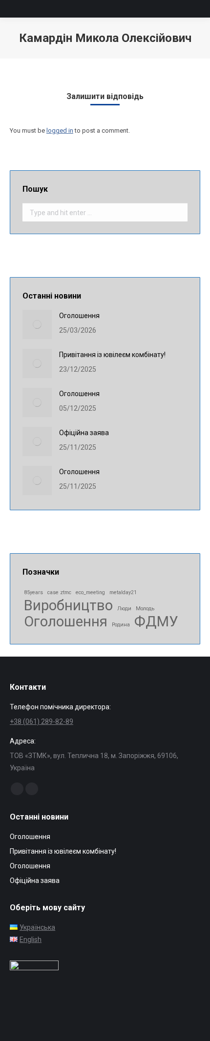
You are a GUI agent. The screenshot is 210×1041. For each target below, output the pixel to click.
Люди (124, 608)
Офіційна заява (84, 433)
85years (33, 592)
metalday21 (123, 592)
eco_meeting (90, 592)
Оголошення (79, 316)
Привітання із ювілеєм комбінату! (112, 355)
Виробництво (68, 606)
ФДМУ (156, 622)
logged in (59, 130)
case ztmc (59, 592)
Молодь (145, 608)
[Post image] (37, 324)
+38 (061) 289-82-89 (41, 721)
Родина (121, 624)
